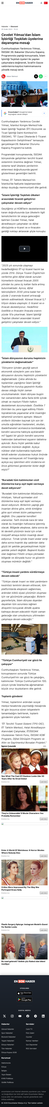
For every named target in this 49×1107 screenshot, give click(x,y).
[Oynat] (24, 94)
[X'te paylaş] (36, 76)
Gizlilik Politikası (7, 1082)
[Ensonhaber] (24, 3)
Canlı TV (29, 1029)
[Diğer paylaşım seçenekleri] (46, 76)
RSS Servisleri (31, 1048)
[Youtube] (20, 1016)
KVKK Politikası (7, 1078)
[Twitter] (4, 1016)
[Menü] (2, 3)
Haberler (4, 26)
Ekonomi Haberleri (8, 1037)
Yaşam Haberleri (7, 1041)
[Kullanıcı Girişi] (41, 3)
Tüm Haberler (6, 1048)
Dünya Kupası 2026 (9, 1052)
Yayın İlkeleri (6, 1075)
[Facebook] (27, 1016)
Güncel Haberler (7, 1029)
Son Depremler (31, 1045)
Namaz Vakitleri (32, 1041)
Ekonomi (14, 26)
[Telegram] (35, 1016)
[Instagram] (12, 1016)
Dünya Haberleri (7, 1045)
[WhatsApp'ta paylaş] (41, 76)
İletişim (4, 1071)
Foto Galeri (30, 1033)
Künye (3, 1067)
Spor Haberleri (7, 1033)
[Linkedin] (43, 1016)
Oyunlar (29, 1037)
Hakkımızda (6, 1063)
